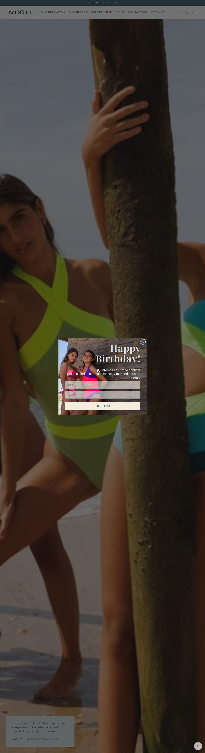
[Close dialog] (142, 341)
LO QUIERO (102, 406)
